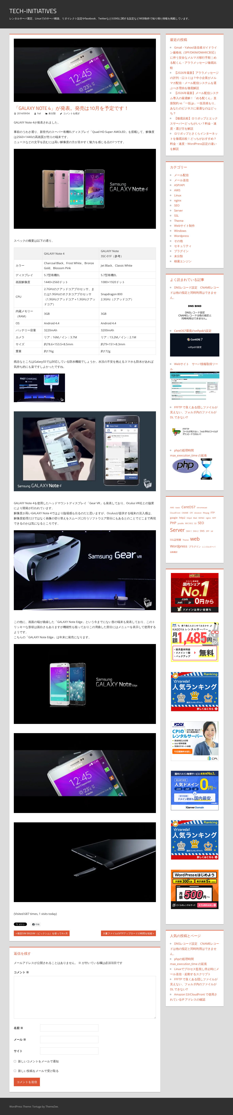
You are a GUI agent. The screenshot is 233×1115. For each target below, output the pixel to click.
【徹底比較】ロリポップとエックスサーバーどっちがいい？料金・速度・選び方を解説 (194, 123)
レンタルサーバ (208, 547)
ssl (212, 531)
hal (39, 113)
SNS (202, 530)
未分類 (52, 113)
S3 (195, 523)
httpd (189, 518)
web (195, 538)
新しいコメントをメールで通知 (38, 1061)
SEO (176, 205)
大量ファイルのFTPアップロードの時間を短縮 (127, 934)
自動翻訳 (174, 552)
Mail (195, 518)
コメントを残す (71, 113)
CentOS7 (188, 507)
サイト (18, 1051)
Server (178, 210)
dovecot (197, 513)
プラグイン (181, 251)
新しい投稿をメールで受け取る (38, 1071)
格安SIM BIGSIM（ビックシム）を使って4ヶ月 (42, 934)
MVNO (201, 518)
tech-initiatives (33, 11)
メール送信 (181, 180)
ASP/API (179, 185)
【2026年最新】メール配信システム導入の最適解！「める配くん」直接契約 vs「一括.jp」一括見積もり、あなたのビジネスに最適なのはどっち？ (194, 103)
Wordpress (181, 236)
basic (178, 507)
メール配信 (181, 175)
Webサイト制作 (184, 226)
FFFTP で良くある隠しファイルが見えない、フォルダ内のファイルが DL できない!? (193, 984)
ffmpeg (206, 513)
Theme (179, 221)
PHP (173, 523)
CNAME (185, 513)
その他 (178, 241)
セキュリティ (183, 246)
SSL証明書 (175, 539)
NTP (214, 518)
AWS (177, 190)
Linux (177, 195)
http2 (182, 517)
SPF (207, 531)
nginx (177, 200)
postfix (181, 523)
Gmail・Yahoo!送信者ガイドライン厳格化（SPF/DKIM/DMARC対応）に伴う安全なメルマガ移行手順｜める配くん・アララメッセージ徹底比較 (193, 57)
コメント (21, 972)
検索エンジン (183, 261)
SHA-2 (195, 531)
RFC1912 (189, 523)
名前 (18, 1028)
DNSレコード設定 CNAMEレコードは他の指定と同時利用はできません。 (194, 949)
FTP (213, 512)
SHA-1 (189, 531)
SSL (176, 216)
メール (20, 1039)
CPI (191, 513)
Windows (180, 231)
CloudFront (175, 513)
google (174, 517)
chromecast (202, 507)
